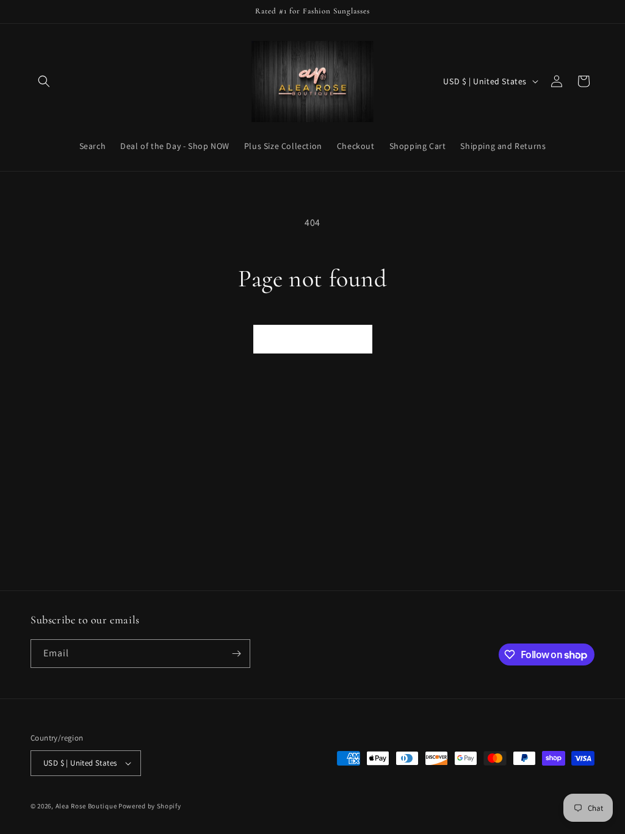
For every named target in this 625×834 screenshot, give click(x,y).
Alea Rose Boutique (86, 806)
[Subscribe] (236, 653)
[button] (44, 81)
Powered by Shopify (149, 806)
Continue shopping (313, 338)
